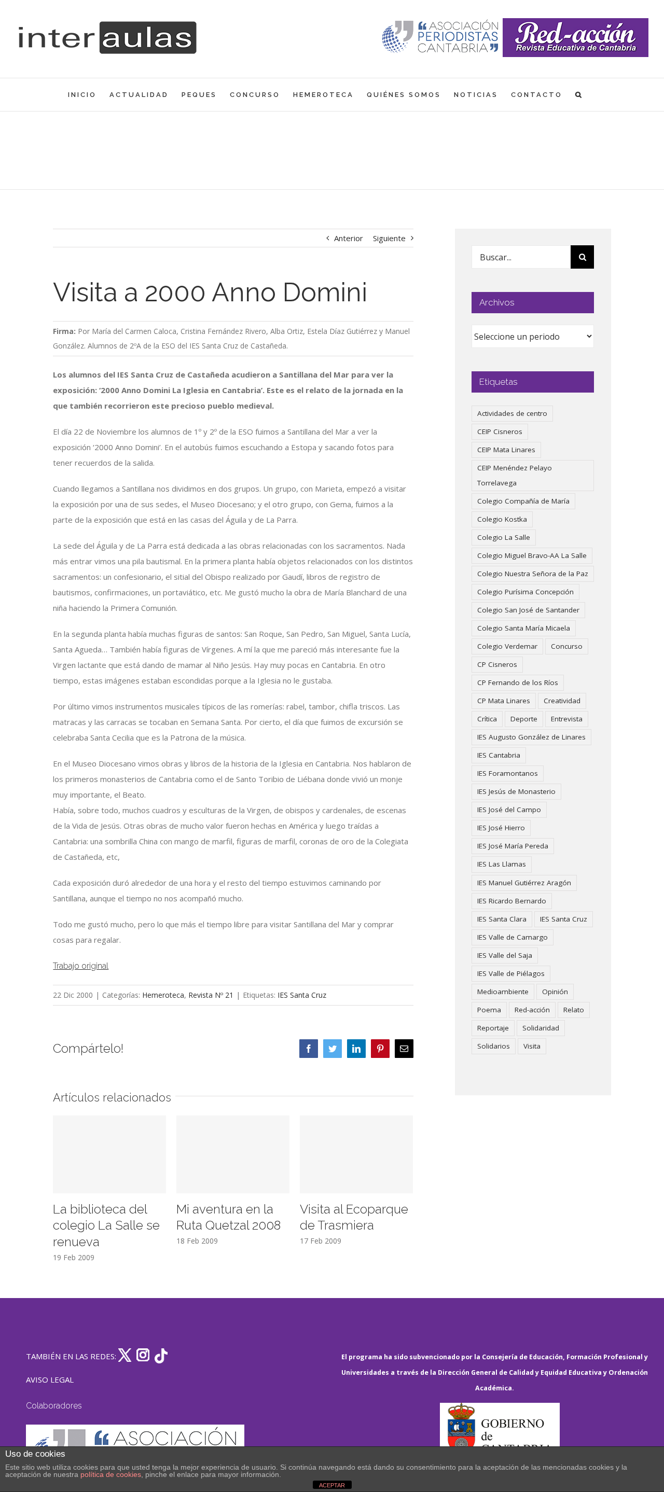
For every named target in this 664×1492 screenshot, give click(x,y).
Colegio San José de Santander (528, 610)
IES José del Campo (509, 809)
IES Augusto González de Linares (531, 737)
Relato (573, 1009)
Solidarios (493, 1046)
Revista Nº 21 (210, 995)
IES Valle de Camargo (512, 937)
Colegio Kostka (502, 519)
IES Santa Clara (502, 919)
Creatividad (562, 700)
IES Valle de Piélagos (511, 973)
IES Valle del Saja (504, 955)
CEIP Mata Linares (506, 449)
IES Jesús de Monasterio (516, 791)
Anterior (348, 238)
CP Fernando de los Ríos (517, 682)
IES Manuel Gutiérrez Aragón (524, 882)
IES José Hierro (501, 827)
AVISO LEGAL (50, 1379)
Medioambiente (503, 991)
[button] (579, 94)
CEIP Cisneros (499, 431)
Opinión (555, 991)
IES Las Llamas (501, 864)
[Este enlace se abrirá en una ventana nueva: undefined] (441, 37)
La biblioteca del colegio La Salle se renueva (106, 1226)
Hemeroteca (163, 995)
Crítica (487, 718)
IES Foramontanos (507, 773)
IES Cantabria (498, 755)
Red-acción (532, 1009)
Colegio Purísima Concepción (525, 591)
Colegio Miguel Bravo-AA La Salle (532, 555)
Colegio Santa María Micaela (523, 628)
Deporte (523, 718)
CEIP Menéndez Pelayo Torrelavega (514, 475)
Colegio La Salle (503, 537)
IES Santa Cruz (302, 995)
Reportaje (493, 1028)
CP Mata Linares (503, 700)
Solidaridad (540, 1028)
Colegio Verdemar (507, 646)
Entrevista (567, 718)
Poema (489, 1009)
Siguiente (389, 238)
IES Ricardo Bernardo (511, 900)
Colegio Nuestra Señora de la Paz (532, 573)
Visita (532, 1046)
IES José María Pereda (512, 845)
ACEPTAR (332, 1485)
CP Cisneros (497, 664)
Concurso (567, 646)
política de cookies (110, 1474)
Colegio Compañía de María (523, 501)
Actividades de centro (512, 413)
